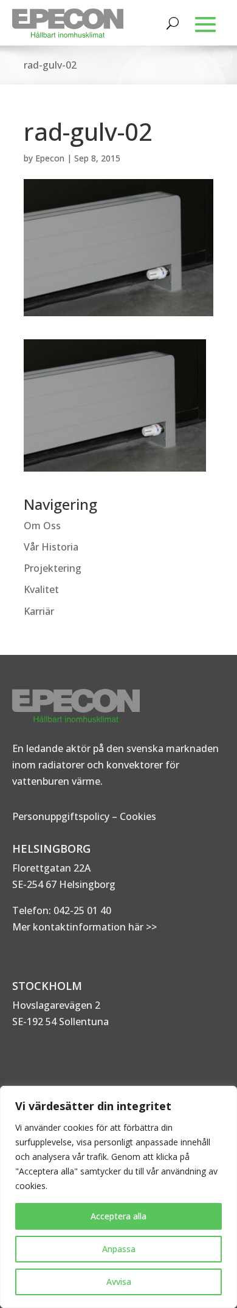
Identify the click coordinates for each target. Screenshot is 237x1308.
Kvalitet (41, 589)
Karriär (39, 611)
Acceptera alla (118, 1216)
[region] (118, 1197)
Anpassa (119, 1249)
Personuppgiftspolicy (60, 816)
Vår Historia (51, 547)
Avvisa (118, 1281)
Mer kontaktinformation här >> (84, 927)
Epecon (49, 158)
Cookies (138, 816)
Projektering (52, 568)
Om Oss (42, 525)
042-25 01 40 (81, 910)
